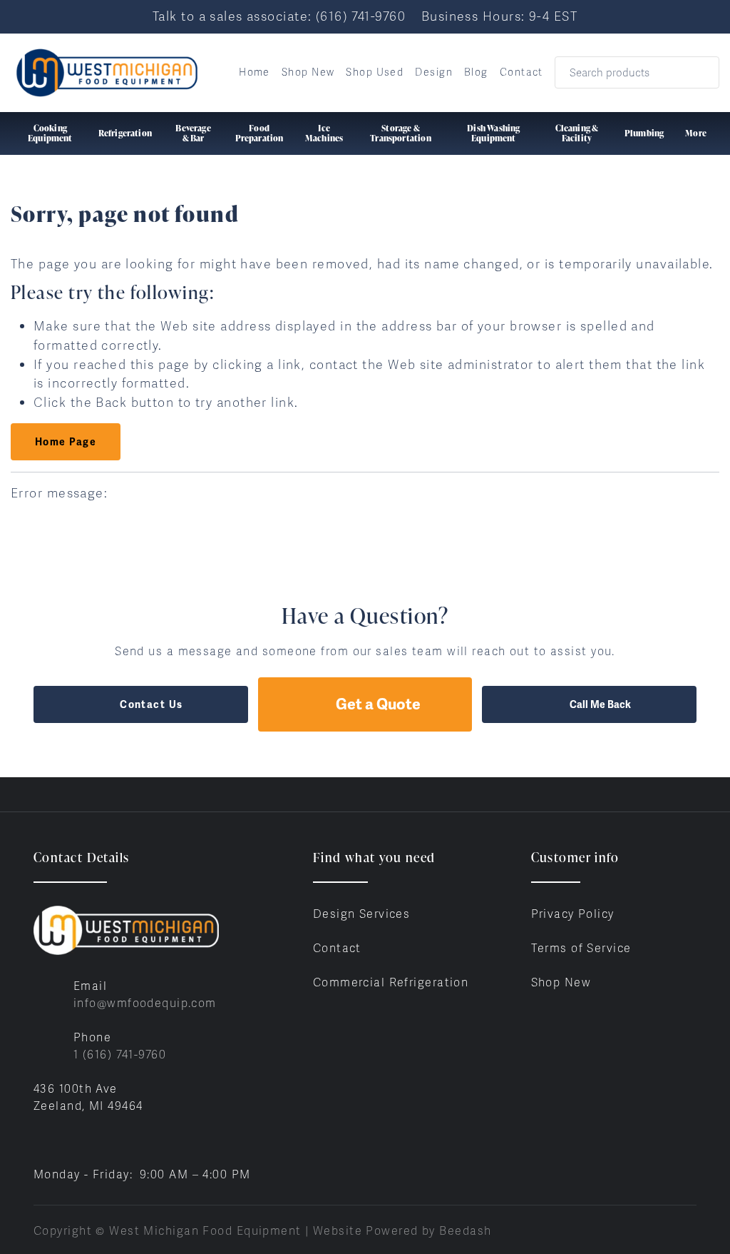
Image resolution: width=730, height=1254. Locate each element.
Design (434, 72)
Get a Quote (378, 704)
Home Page (65, 441)
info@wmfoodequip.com (145, 1003)
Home (254, 72)
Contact (521, 72)
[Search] (699, 72)
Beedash (465, 1230)
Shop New (308, 72)
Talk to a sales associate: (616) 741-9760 (279, 16)
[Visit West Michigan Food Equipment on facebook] (40, 1140)
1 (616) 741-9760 (119, 1054)
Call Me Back (600, 704)
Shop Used (374, 72)
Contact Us (151, 704)
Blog (476, 72)
